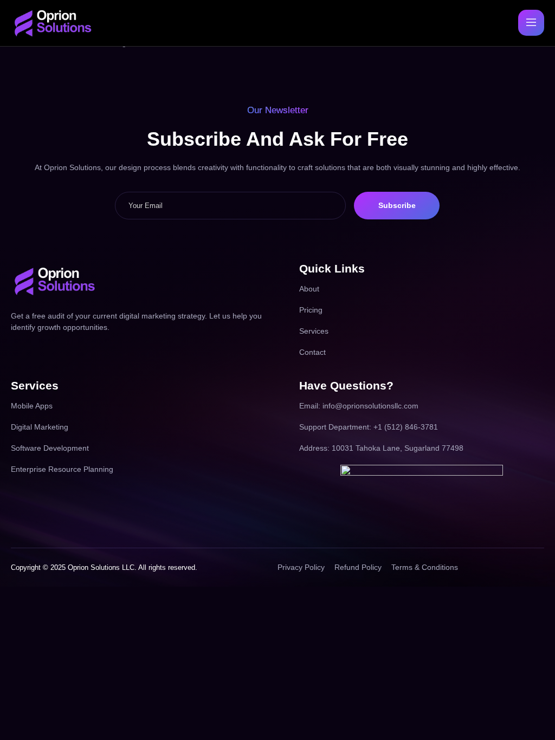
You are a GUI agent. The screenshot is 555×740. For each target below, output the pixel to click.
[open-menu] (531, 23)
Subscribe (397, 205)
